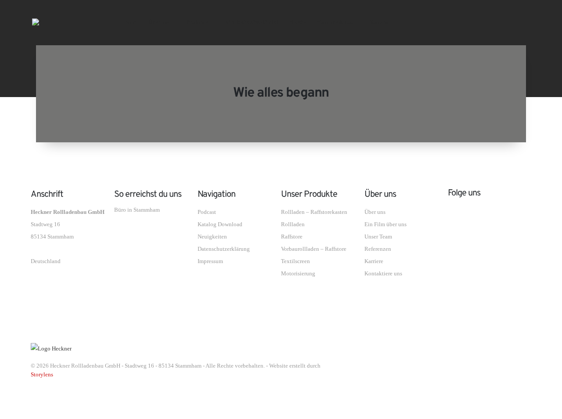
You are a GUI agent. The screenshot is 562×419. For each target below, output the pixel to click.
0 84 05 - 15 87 (146, 231)
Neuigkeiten (212, 237)
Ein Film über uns (385, 224)
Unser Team (378, 237)
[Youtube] (486, 22)
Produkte (197, 22)
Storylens (42, 375)
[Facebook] (464, 22)
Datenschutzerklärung (224, 249)
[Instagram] (508, 22)
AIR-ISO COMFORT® (251, 22)
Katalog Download (220, 224)
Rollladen (293, 224)
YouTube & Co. (335, 22)
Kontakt (379, 22)
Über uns (158, 22)
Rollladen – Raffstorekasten (314, 212)
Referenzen (377, 249)
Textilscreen (295, 261)
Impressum (210, 261)
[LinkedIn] (530, 22)
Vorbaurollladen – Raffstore (313, 249)
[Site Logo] (63, 21)
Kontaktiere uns (383, 274)
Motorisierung (298, 274)
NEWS (298, 22)
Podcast (207, 212)
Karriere (373, 261)
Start (131, 22)
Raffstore (292, 237)
